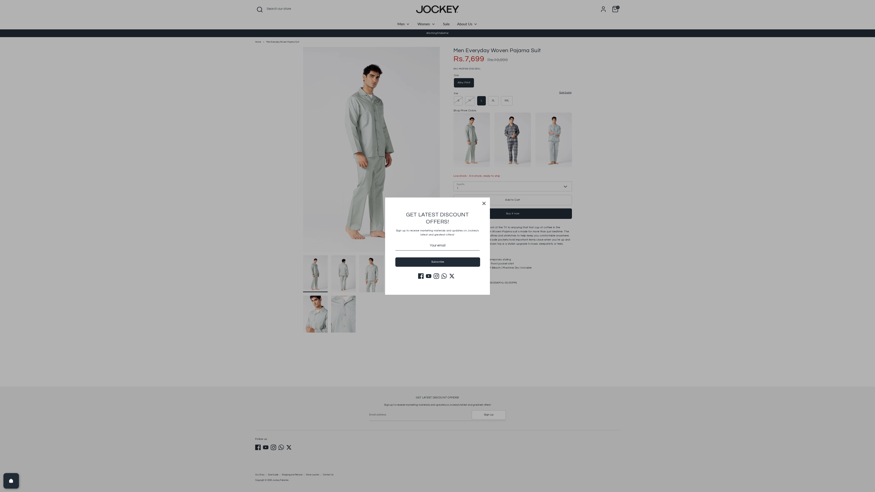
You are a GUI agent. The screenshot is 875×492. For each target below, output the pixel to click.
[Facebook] (421, 276)
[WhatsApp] (444, 276)
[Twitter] (452, 276)
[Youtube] (428, 276)
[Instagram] (436, 276)
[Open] (11, 481)
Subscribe (437, 261)
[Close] (484, 203)
